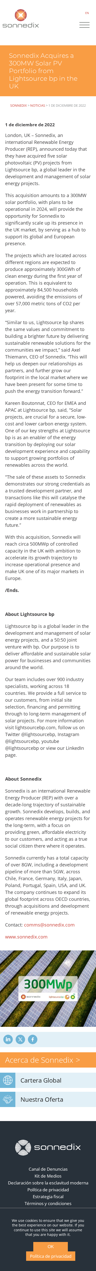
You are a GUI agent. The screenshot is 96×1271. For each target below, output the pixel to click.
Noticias (37, 105)
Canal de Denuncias (48, 1169)
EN (87, 13)
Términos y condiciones (48, 1203)
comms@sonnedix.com (49, 925)
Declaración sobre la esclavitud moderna (48, 1183)
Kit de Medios (48, 1176)
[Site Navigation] (84, 25)
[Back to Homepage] (48, 1148)
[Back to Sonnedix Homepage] (21, 18)
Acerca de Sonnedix (39, 1060)
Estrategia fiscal (48, 1196)
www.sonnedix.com (26, 937)
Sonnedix (18, 105)
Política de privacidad (48, 1189)
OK (51, 1246)
